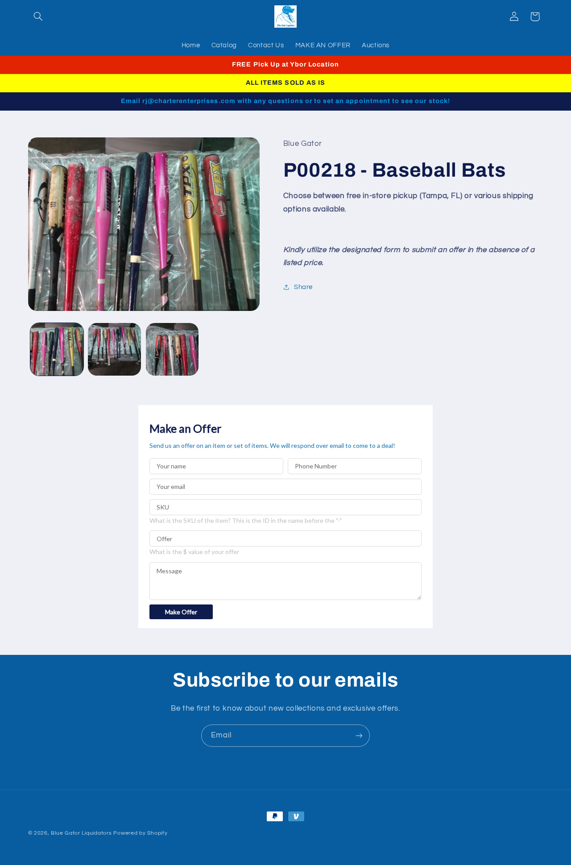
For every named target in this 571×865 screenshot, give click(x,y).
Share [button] (303, 287)
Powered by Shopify (140, 833)
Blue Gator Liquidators (81, 833)
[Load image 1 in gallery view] (56, 349)
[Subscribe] (359, 735)
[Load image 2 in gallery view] (114, 349)
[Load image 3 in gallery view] (172, 349)
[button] (38, 16)
